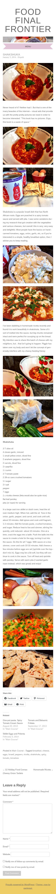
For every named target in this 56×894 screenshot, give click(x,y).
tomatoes (14, 758)
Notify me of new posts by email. (20, 867)
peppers (19, 754)
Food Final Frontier (28, 20)
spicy (43, 754)
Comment (8, 802)
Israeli (11, 754)
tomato (6, 758)
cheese (46, 751)
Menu (28, 46)
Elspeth (21, 57)
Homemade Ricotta (43, 769)
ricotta (26, 754)
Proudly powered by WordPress (20, 884)
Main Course (18, 751)
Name (6, 839)
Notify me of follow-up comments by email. (24, 861)
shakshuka (35, 754)
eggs (5, 754)
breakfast (37, 751)
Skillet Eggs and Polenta (14, 734)
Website (6, 854)
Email (6, 846)
